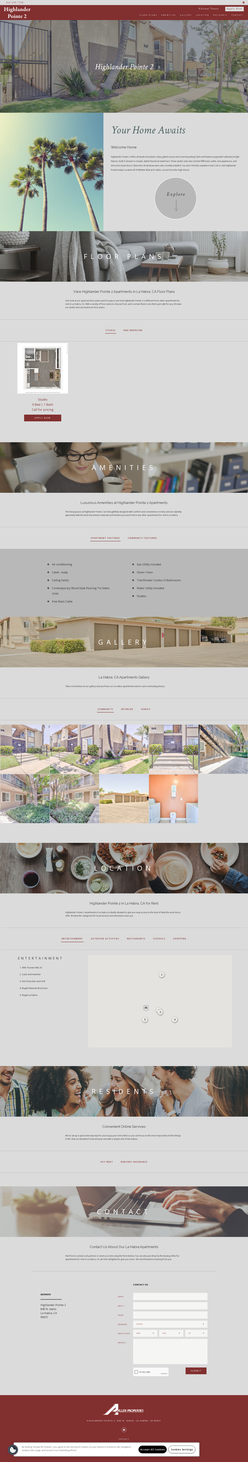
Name (120, 1297)
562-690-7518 (14, 2)
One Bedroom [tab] (132, 330)
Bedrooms (122, 1324)
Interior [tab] (127, 709)
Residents (220, 15)
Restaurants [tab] (136, 938)
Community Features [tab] (142, 538)
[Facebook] (243, 2)
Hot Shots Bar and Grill (33, 981)
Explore (176, 194)
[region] (106, 1449)
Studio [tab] (111, 330)
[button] (175, 1020)
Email (120, 1306)
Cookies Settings (182, 1449)
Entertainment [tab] (72, 938)
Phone (121, 1315)
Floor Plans (148, 15)
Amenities (168, 15)
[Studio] (42, 368)
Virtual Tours (209, 8)
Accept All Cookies (152, 1449)
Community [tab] (105, 709)
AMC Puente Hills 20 (32, 967)
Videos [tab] (145, 709)
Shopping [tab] (179, 938)
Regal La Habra (29, 995)
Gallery (186, 15)
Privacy (124, 1439)
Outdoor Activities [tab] (105, 938)
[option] (42, 385)
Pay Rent (107, 1161)
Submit (196, 1370)
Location (202, 15)
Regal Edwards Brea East (34, 988)
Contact (238, 15)
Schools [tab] (159, 938)
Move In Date (124, 1333)
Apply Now (234, 8)
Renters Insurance (134, 1161)
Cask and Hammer (31, 974)
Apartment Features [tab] (105, 538)
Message (122, 1343)
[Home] (18, 12)
